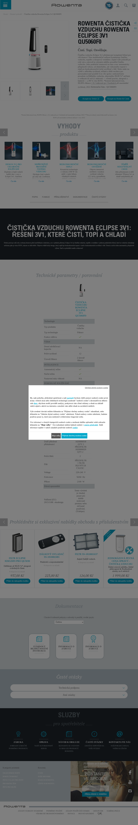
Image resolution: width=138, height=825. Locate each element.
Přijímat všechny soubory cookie (74, 436)
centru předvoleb (91, 425)
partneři (70, 398)
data (35, 403)
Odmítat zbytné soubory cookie (96, 388)
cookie (75, 428)
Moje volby (56, 436)
